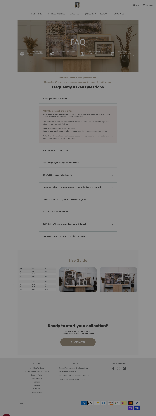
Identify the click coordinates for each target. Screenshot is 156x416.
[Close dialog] (117, 194)
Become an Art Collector (78, 218)
